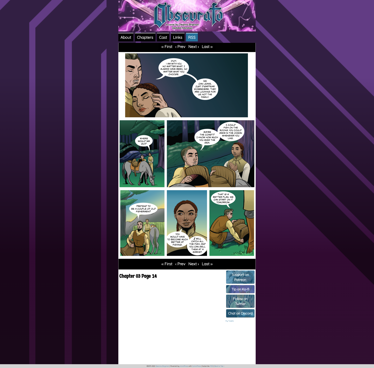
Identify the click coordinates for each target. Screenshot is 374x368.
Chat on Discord (240, 313)
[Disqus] (169, 323)
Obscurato (187, 21)
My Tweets (229, 321)
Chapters (145, 37)
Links (177, 37)
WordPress (184, 366)
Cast (163, 37)
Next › (193, 46)
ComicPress (196, 366)
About (126, 37)
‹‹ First (166, 46)
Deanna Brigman (162, 366)
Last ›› (207, 46)
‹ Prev (180, 46)
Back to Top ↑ (219, 366)
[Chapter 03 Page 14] (187, 256)
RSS (192, 37)
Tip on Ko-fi (240, 289)
